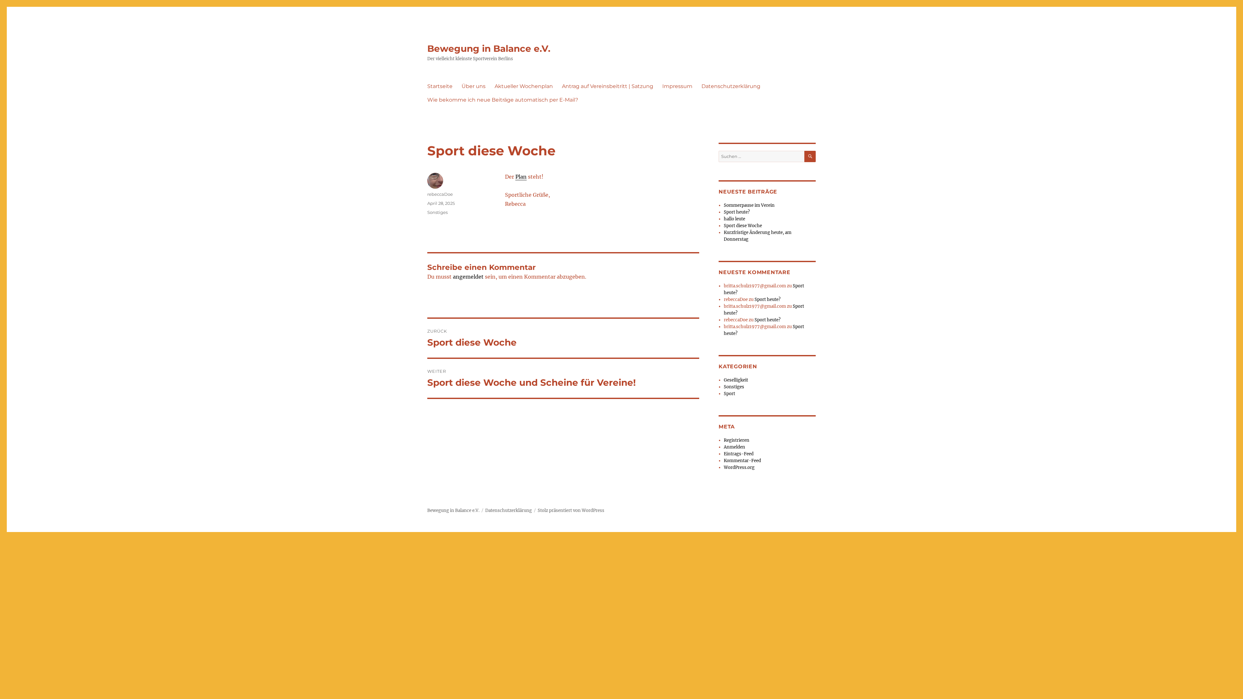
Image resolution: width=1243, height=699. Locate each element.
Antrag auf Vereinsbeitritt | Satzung (607, 86)
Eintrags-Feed (739, 454)
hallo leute (734, 219)
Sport (729, 393)
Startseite (440, 86)
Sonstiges (437, 212)
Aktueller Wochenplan (524, 86)
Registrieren (736, 440)
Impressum (677, 86)
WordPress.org (739, 467)
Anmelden (734, 447)
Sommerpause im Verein (749, 205)
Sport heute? (737, 212)
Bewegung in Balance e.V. (488, 48)
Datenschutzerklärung (730, 86)
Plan (521, 176)
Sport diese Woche (743, 225)
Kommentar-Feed (742, 460)
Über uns (474, 86)
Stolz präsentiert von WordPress (571, 510)
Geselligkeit (736, 380)
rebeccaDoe (440, 194)
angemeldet (468, 276)
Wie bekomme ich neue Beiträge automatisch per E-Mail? (502, 100)
